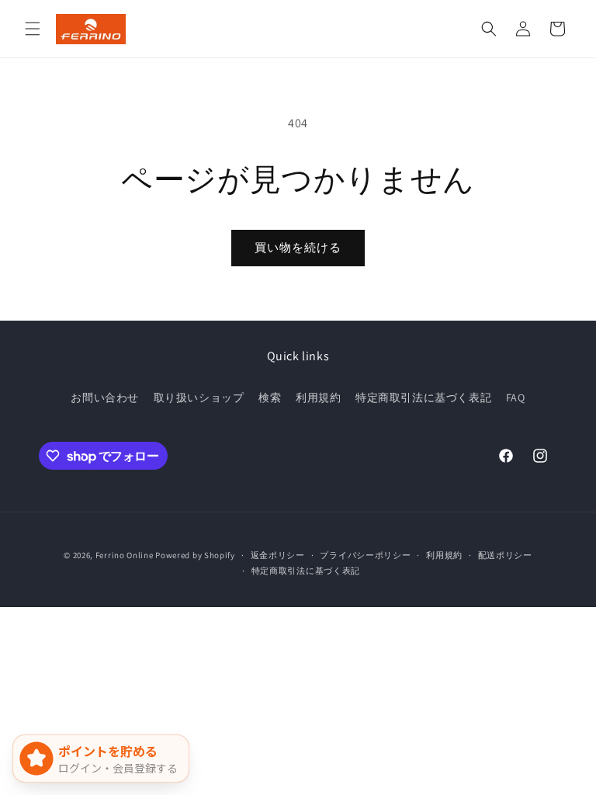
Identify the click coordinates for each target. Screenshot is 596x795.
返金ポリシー (278, 555)
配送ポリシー (505, 555)
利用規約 (318, 397)
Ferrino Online (124, 555)
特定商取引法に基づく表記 (423, 397)
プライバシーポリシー (365, 555)
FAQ (515, 397)
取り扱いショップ (199, 397)
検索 (269, 397)
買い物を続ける (298, 247)
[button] (33, 29)
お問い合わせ (105, 397)
